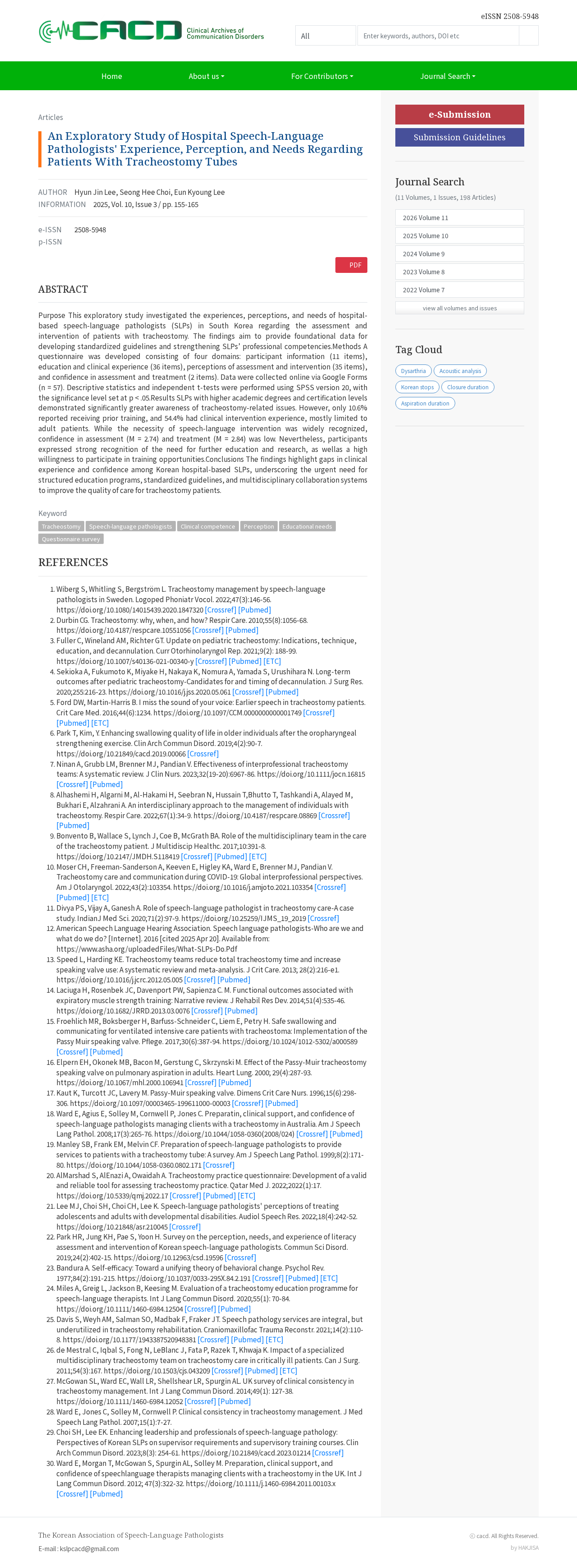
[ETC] (272, 661)
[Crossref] (221, 609)
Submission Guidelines (460, 137)
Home (111, 75)
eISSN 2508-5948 (510, 16)
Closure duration (468, 387)
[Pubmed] (254, 609)
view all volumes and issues (460, 308)
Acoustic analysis (460, 370)
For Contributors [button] (319, 75)
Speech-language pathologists (130, 526)
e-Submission (460, 114)
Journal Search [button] (445, 75)
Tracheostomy (61, 526)
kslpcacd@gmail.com (89, 1548)
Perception (259, 526)
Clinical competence (208, 526)
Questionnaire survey (71, 538)
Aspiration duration (425, 403)
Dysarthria (413, 370)
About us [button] (204, 75)
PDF (355, 264)
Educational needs (307, 526)
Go (529, 35)
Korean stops (417, 387)
